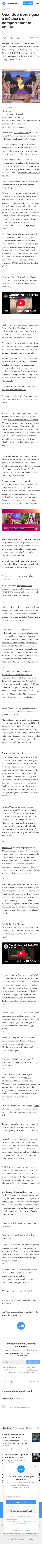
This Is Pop (7, 847)
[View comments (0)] (12, 37)
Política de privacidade (26, 1372)
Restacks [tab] (18, 1399)
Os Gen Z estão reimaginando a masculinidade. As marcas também (17, 673)
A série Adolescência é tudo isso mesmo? (13, 1436)
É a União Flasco (21, 132)
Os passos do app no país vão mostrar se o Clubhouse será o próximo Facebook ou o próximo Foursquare (20, 1045)
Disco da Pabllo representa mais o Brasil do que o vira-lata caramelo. (20, 388)
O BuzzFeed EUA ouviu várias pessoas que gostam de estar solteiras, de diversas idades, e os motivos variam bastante (20, 644)
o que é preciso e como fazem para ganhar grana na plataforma (21, 711)
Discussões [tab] (30, 1428)
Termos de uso (12, 1519)
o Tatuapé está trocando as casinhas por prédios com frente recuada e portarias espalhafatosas (20, 1198)
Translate (7, 10)
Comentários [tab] (8, 1399)
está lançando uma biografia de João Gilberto (19, 1157)
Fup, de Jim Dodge (17, 1176)
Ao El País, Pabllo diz (11, 358)
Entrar (37, 3)
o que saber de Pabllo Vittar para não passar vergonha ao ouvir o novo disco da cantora (19, 399)
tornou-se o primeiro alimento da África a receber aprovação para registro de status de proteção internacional (21, 1251)
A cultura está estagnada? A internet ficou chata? (15, 1456)
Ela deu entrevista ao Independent (23, 419)
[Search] (37, 1428)
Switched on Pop (25, 857)
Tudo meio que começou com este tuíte (19, 539)
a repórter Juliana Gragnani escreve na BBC (17, 587)
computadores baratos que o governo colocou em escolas (20, 1129)
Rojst (4, 884)
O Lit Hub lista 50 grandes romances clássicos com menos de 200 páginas (18, 1169)
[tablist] (13, 1398)
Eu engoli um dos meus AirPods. (17, 1291)
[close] (35, 1466)
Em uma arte (7, 1235)
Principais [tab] (7, 1428)
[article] (21, 1441)
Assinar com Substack (22, 1511)
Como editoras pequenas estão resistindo (20, 1107)
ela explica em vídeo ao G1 (21, 353)
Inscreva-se (28, 3)
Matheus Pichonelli (10, 607)
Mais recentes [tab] (18, 1428)
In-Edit (5, 806)
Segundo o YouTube (10, 1059)
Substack (10, 1539)
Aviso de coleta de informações (17, 1521)
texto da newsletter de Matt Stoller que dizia (17, 1079)
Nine (4, 757)
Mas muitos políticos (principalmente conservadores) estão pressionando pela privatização (18, 1279)
